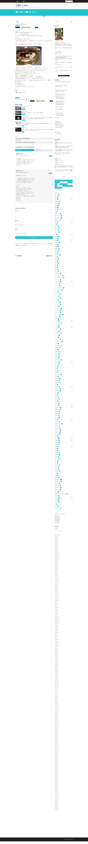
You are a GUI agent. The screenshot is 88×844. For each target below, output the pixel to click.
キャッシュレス (58, 322)
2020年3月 (56, 634)
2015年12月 (57, 724)
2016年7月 (56, 712)
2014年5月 (56, 758)
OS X (56, 392)
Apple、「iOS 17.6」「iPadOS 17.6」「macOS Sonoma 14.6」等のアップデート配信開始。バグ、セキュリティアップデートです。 (63, 153)
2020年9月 (56, 623)
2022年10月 (57, 579)
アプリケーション (58, 341)
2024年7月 (56, 542)
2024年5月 (56, 545)
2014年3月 (56, 761)
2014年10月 (57, 749)
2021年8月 (56, 604)
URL (17, 229)
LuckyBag (57, 421)
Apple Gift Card (58, 487)
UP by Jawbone (58, 374)
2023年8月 (56, 561)
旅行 (56, 244)
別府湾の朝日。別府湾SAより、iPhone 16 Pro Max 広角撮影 (32, 112)
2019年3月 (56, 655)
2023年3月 (56, 570)
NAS (56, 394)
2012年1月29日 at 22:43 (24, 172)
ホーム (19, 1)
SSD (56, 384)
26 (66, 185)
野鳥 (56, 209)
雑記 (56, 207)
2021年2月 (56, 614)
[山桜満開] (18, 109)
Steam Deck (57, 382)
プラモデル (57, 285)
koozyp (22, 153)
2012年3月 (56, 791)
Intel (56, 450)
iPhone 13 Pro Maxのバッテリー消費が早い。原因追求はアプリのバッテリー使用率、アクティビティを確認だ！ (63, 170)
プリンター (57, 283)
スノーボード (58, 310)
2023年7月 (56, 563)
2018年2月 (56, 678)
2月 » (58, 189)
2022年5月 (56, 588)
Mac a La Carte (57, 516)
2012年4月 (56, 790)
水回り (56, 230)
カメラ (57, 326)
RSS (25, 1)
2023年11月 (57, 556)
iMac (56, 460)
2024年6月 (56, 543)
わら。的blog (57, 521)
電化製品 (57, 203)
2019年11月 (57, 641)
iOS (56, 448)
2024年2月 (56, 550)
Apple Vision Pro (58, 481)
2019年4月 (56, 653)
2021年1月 (56, 616)
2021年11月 (57, 598)
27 (68, 185)
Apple (57, 491)
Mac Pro (57, 415)
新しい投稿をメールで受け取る (22, 235)
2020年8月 (56, 625)
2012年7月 (56, 784)
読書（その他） (58, 217)
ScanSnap (57, 386)
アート (57, 337)
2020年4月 (56, 632)
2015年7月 (56, 733)
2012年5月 (56, 788)
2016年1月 (56, 722)
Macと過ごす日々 (58, 517)
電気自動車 (57, 201)
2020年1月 (56, 637)
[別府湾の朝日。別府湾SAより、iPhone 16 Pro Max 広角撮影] (18, 114)
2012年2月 (56, 793)
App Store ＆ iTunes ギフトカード (61, 493)
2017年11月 (57, 683)
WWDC (57, 357)
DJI (56, 473)
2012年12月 (57, 781)
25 (63, 185)
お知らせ (57, 353)
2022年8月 (56, 582)
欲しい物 (57, 232)
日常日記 (18, 25)
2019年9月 (56, 644)
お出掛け (57, 355)
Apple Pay (57, 483)
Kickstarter (57, 427)
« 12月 (56, 189)
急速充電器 (57, 254)
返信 (51, 173)
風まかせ (56, 515)
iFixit (56, 462)
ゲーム (57, 320)
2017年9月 (56, 687)
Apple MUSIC (58, 485)
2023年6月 (56, 565)
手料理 (56, 250)
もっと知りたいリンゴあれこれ (60, 514)
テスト (56, 300)
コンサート (57, 316)
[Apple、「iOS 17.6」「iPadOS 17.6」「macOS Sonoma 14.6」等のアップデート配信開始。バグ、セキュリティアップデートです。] (18, 131)
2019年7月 (56, 648)
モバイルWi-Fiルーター (59, 277)
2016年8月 (56, 710)
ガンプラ (57, 324)
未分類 (57, 236)
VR (56, 368)
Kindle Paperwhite (58, 423)
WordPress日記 (58, 359)
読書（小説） (58, 213)
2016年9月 (56, 708)
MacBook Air (58, 409)
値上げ (56, 271)
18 (63, 184)
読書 (56, 221)
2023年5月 (56, 566)
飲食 (56, 197)
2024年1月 (56, 552)
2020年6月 (56, 628)
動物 (56, 267)
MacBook (57, 411)
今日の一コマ (58, 273)
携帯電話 (57, 248)
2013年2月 (56, 777)
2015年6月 (56, 735)
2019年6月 (56, 650)
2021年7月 (56, 605)
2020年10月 (57, 621)
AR (56, 475)
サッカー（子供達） (59, 314)
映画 (56, 238)
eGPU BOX (57, 471)
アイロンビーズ (58, 345)
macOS (57, 405)
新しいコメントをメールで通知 (22, 233)
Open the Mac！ (57, 522)
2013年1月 (56, 779)
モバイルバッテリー (59, 275)
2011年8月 (56, 804)
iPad (56, 446)
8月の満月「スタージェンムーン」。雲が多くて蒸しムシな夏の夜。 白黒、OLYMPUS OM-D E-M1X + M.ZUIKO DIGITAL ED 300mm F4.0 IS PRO (64, 146)
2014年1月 (56, 765)
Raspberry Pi (57, 388)
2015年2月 (56, 742)
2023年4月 (56, 568)
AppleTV (57, 477)
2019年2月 (56, 657)
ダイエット (57, 302)
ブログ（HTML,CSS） (59, 287)
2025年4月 (56, 536)
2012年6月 (56, 786)
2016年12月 (57, 703)
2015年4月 (56, 738)
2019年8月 (56, 646)
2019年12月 (57, 639)
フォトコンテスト (58, 289)
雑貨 (56, 205)
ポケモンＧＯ (58, 281)
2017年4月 (56, 696)
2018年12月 (57, 660)
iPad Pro (57, 440)
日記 (56, 240)
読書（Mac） (58, 219)
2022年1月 (56, 595)
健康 (56, 269)
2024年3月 (56, 549)
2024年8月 (56, 540)
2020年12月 (57, 618)
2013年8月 (56, 774)
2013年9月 (56, 772)
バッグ (56, 291)
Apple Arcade (58, 489)
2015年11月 (57, 726)
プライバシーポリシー (58, 530)
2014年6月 (56, 756)
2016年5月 (56, 715)
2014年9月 (56, 751)
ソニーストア (58, 304)
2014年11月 (57, 747)
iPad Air (57, 444)
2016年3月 (56, 719)
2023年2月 (56, 572)
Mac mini (57, 417)
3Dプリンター (58, 508)
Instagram (23, 109)
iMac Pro (57, 458)
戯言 (56, 252)
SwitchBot (57, 380)
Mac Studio (57, 413)
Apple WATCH (58, 479)
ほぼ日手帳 (57, 347)
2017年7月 (56, 690)
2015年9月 (56, 729)
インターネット (58, 333)
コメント (23, 99)
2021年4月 (56, 611)
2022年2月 (56, 593)
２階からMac (21, 5)
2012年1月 (56, 795)
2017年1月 (56, 701)
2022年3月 (56, 591)
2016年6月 (56, 713)
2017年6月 (56, 692)
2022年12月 (57, 575)
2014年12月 (57, 745)
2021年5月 (56, 609)
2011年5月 (56, 809)
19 (66, 184)
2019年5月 (56, 651)
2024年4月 (56, 547)
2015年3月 (56, 740)
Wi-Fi (56, 366)
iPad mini (57, 442)
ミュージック (58, 279)
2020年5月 (56, 630)
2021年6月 (56, 607)
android (57, 495)
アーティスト (58, 339)
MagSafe (57, 403)
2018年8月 (56, 667)
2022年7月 (56, 584)
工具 (56, 256)
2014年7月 (56, 754)
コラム (56, 318)
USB (56, 370)
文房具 (56, 246)
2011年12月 (57, 797)
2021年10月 (57, 600)
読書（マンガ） (58, 215)
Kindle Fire (57, 425)
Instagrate (57, 452)
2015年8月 (56, 731)
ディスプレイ (58, 298)
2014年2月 (56, 763)
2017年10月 (57, 685)
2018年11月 (57, 662)
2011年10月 (57, 800)
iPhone (57, 438)
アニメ (57, 343)
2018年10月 (57, 664)
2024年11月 (57, 538)
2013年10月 (57, 770)
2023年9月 (56, 559)
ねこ (56, 349)
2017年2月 (56, 699)
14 (71, 182)
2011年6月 (56, 807)
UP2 (56, 372)
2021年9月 (56, 602)
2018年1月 (56, 680)
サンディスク (58, 312)
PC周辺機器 (57, 390)
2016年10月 (57, 706)
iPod (56, 436)
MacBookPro (58, 407)
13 (68, 182)
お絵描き (57, 351)
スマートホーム (58, 308)
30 (58, 187)
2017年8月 (56, 689)
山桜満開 (23, 107)
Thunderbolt (57, 378)
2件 (22, 24)
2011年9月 (56, 802)
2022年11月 (57, 577)
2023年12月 (57, 554)
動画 (56, 265)
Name (17, 220)
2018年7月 (56, 669)
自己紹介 (56, 528)
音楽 (56, 199)
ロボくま (25, 24)
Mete (56, 401)
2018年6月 (56, 671)
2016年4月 (56, 717)
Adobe (56, 506)
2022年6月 (56, 586)
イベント (57, 335)
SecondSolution (57, 520)
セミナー (57, 306)
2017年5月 (56, 694)
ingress (57, 456)
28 (71, 185)
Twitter (56, 376)
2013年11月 (57, 768)
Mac (56, 419)
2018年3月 (56, 676)
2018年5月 (56, 673)
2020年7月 (56, 627)
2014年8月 (56, 752)
